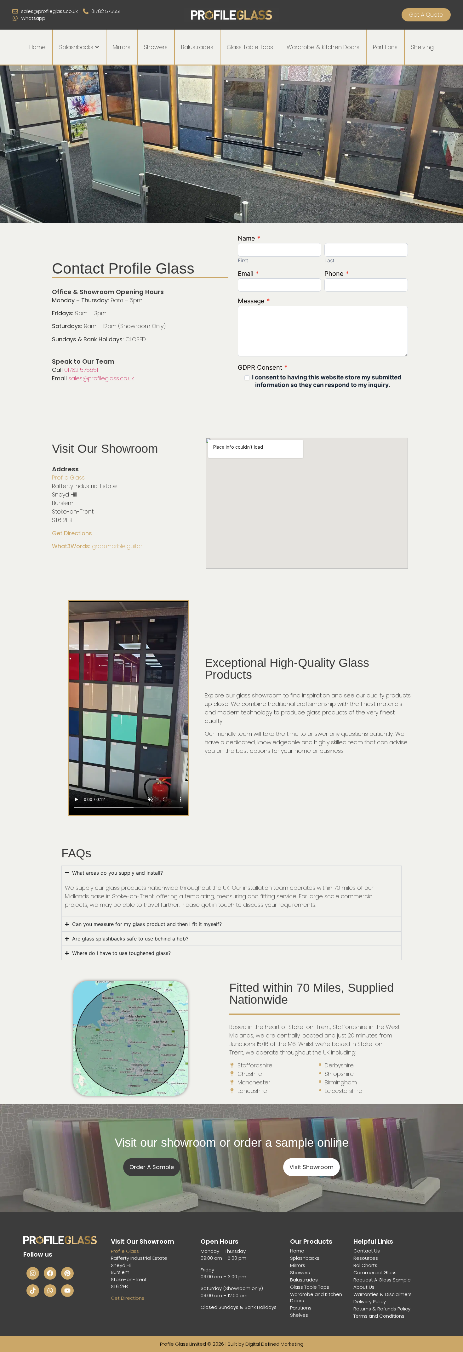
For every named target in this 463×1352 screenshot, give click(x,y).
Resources (365, 1258)
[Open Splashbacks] (97, 47)
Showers (300, 1273)
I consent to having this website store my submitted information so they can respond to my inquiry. (326, 381)
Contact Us (366, 1251)
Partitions (301, 1308)
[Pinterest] (67, 1273)
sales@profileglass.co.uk (101, 378)
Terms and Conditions (378, 1316)
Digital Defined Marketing (274, 1344)
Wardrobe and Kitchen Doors (316, 1297)
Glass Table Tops (309, 1287)
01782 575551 (81, 370)
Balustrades (304, 1280)
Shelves (299, 1315)
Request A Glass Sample (382, 1280)
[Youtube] (67, 1290)
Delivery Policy (369, 1301)
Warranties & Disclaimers (382, 1294)
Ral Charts (365, 1265)
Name (249, 238)
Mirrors (297, 1265)
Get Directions (72, 533)
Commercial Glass (375, 1273)
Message (254, 301)
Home (297, 1251)
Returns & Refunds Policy (381, 1309)
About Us (363, 1287)
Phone (336, 273)
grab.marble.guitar (97, 546)
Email (248, 273)
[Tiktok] (32, 1290)
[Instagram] (32, 1273)
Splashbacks (304, 1258)
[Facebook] (50, 1273)
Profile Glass (68, 477)
